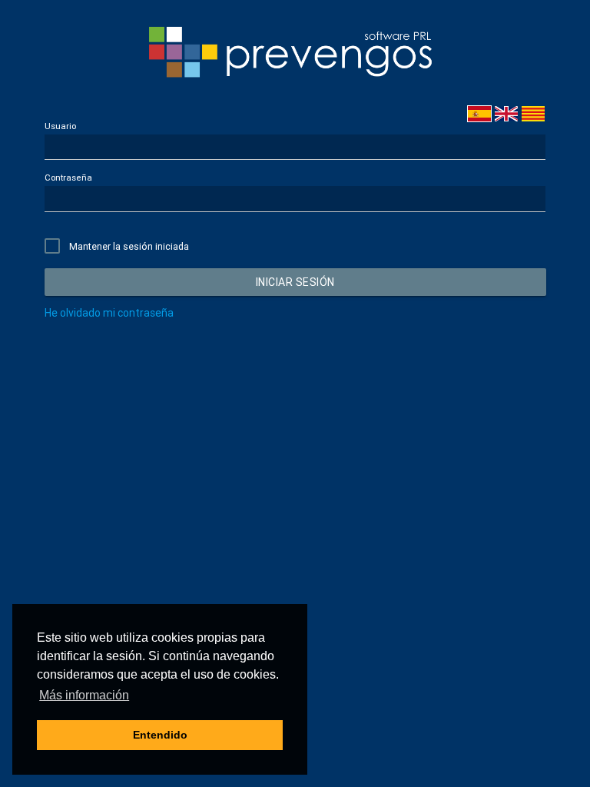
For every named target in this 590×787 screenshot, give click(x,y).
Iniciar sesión (294, 282)
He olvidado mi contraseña (109, 313)
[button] (84, 695)
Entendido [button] (160, 735)
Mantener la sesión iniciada (129, 246)
